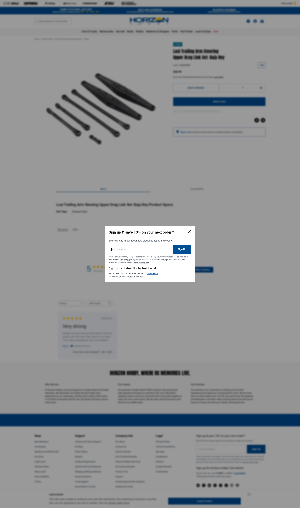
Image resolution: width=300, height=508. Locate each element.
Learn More (152, 273)
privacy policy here (141, 262)
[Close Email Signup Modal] (189, 232)
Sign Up (182, 249)
